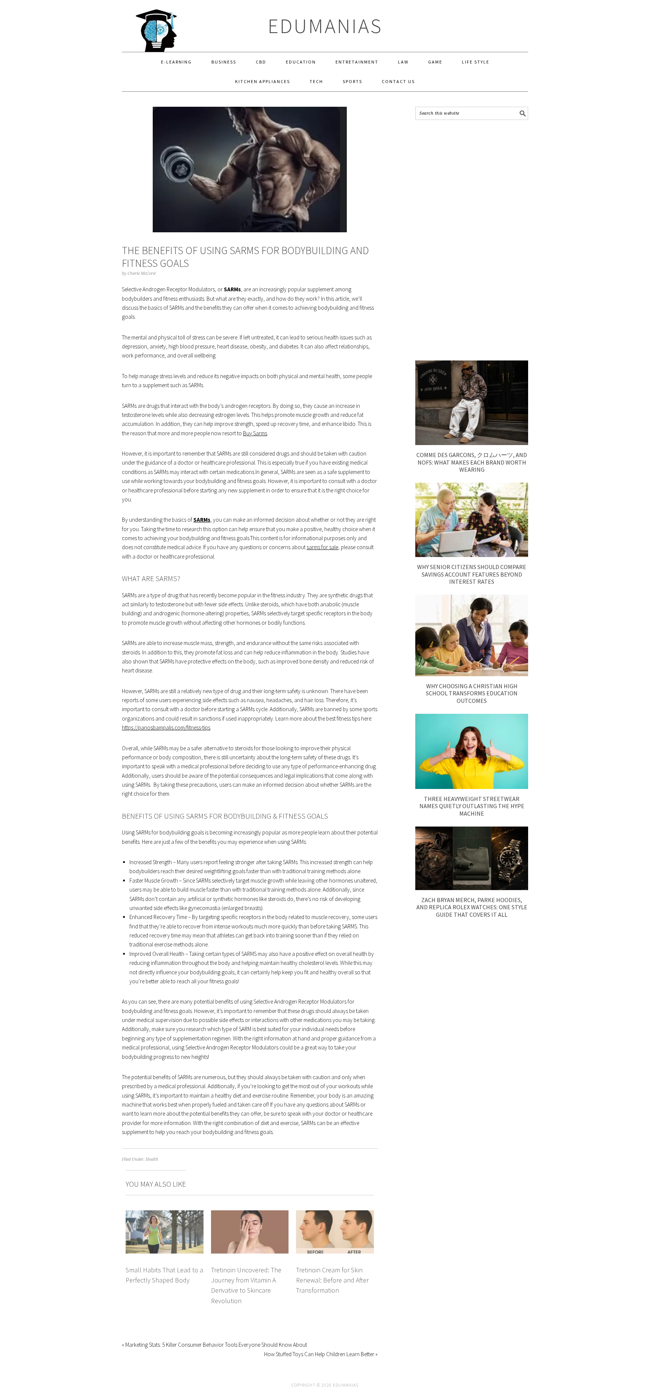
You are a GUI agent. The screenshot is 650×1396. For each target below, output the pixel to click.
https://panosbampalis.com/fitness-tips (166, 727)
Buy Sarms (255, 433)
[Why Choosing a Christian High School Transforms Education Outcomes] (471, 674)
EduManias (325, 26)
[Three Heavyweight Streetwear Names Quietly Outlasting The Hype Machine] (471, 786)
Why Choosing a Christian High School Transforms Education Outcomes (472, 693)
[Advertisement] (471, 240)
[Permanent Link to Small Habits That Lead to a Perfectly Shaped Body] (165, 1214)
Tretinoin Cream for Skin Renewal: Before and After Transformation (332, 1280)
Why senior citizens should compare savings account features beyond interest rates (471, 574)
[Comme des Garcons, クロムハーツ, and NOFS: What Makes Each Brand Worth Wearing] (471, 443)
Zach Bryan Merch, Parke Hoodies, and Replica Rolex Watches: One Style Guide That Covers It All (471, 907)
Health (152, 1159)
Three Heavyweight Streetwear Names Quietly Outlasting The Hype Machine (471, 806)
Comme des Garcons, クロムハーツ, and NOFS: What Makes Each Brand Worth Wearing (471, 462)
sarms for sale (322, 547)
